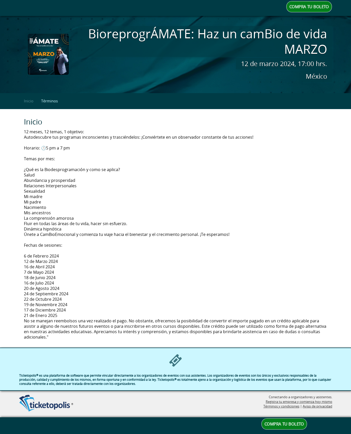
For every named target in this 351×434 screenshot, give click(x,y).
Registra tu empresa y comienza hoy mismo (299, 401)
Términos (49, 100)
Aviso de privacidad (317, 406)
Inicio (28, 100)
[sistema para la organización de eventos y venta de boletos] (44, 404)
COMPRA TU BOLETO (309, 6)
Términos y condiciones (281, 406)
